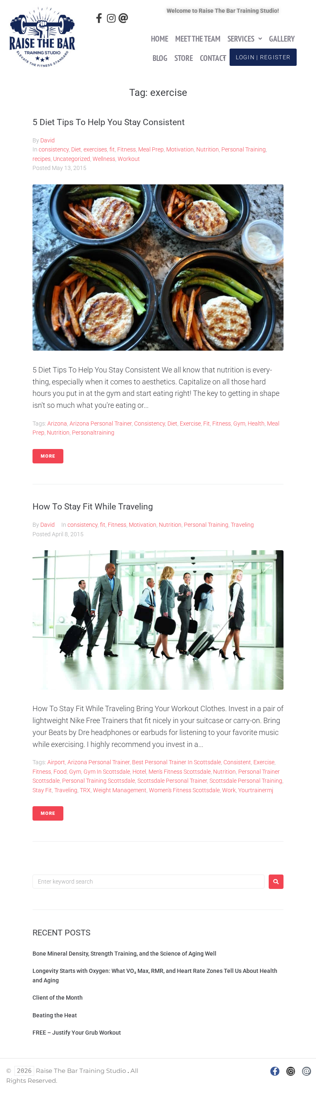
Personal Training (243, 149)
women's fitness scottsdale (184, 790)
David (47, 140)
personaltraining (93, 432)
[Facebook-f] (99, 18)
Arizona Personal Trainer (101, 423)
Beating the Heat (55, 1015)
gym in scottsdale (107, 771)
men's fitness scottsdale (180, 771)
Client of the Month (58, 997)
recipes (42, 159)
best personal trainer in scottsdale (176, 762)
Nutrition (207, 149)
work (229, 790)
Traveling (242, 524)
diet (172, 423)
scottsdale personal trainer (172, 780)
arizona (57, 423)
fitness (221, 423)
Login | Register (263, 57)
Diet (76, 149)
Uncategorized (71, 159)
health (256, 423)
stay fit (42, 790)
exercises (95, 149)
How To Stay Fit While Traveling (93, 507)
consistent (237, 762)
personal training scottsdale (98, 780)
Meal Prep (151, 149)
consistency (54, 149)
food (60, 771)
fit (112, 149)
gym (239, 423)
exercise (190, 423)
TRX (85, 790)
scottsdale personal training (245, 780)
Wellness (104, 159)
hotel (139, 771)
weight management (119, 790)
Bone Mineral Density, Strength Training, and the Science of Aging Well (124, 953)
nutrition (58, 432)
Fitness (126, 149)
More (48, 456)
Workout (129, 159)
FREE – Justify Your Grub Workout (77, 1032)
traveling (65, 790)
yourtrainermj (255, 790)
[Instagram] (111, 18)
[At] (123, 18)
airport (56, 762)
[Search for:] (149, 882)
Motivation (180, 149)
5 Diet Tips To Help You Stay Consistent (109, 122)
